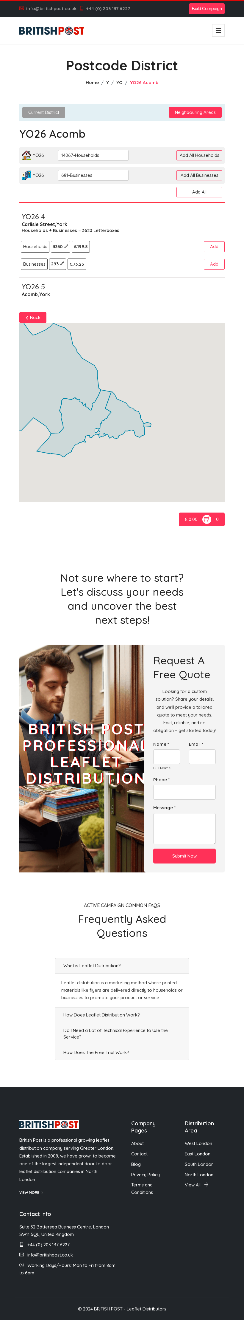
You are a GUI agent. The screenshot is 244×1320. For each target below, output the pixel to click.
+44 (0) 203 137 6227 (108, 8)
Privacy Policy (145, 1174)
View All (193, 1185)
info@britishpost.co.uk (51, 8)
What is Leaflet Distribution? (92, 965)
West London (198, 1143)
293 (55, 264)
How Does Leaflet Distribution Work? (101, 1015)
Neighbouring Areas (195, 112)
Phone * (161, 779)
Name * (161, 744)
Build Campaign (207, 8)
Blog (136, 1164)
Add (214, 246)
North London (199, 1174)
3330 (58, 246)
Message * (164, 807)
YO (119, 82)
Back (34, 317)
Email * (196, 744)
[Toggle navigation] (218, 30)
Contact (139, 1154)
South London (199, 1164)
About (137, 1143)
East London (197, 1154)
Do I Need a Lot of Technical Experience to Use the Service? (115, 1033)
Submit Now (184, 856)
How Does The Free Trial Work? (96, 1052)
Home (92, 82)
